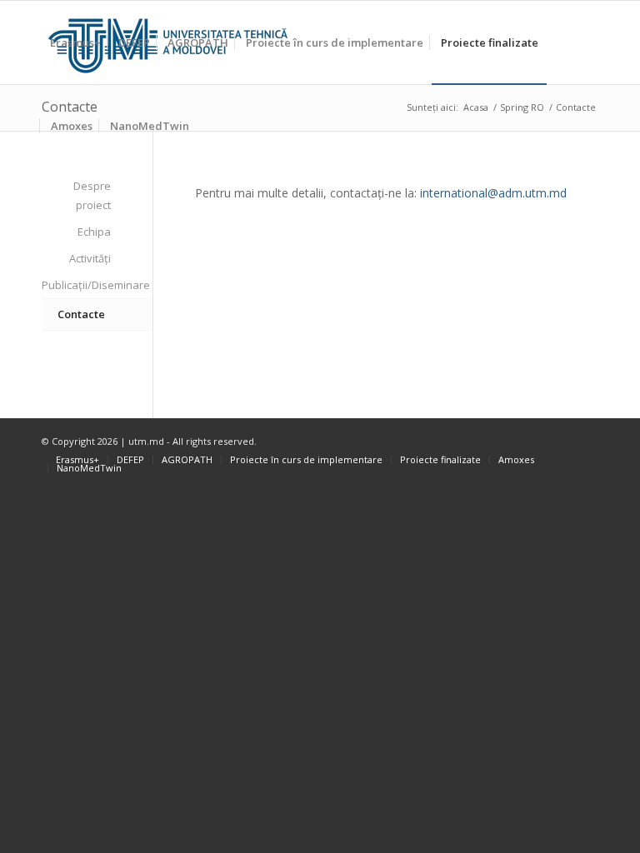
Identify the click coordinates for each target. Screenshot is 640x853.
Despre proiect (92, 195)
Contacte (81, 314)
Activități (90, 258)
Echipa (94, 231)
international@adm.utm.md (493, 193)
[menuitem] (75, 42)
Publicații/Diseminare (76, 284)
